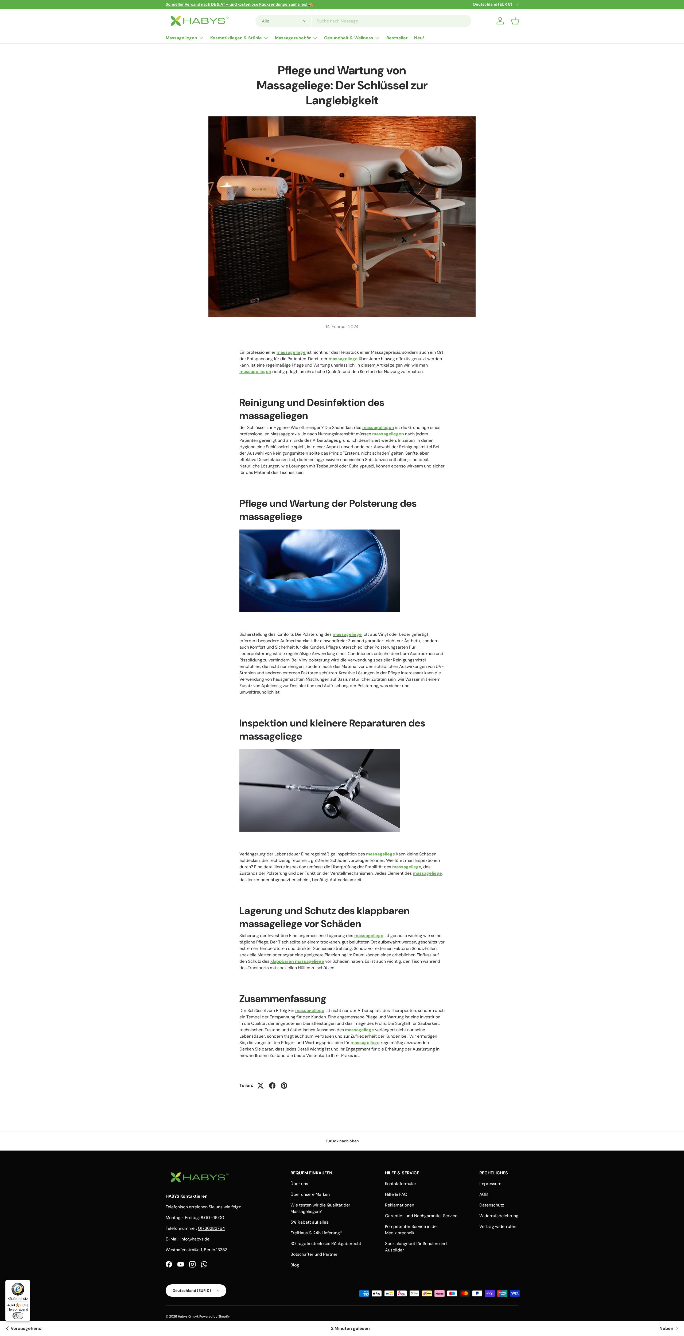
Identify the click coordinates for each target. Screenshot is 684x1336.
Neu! (419, 38)
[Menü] (27, 1283)
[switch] (18, 1315)
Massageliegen (181, 38)
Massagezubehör (293, 38)
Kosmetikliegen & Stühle (236, 38)
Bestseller (397, 38)
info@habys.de (194, 1239)
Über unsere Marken (310, 1194)
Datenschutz (491, 1205)
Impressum (490, 1183)
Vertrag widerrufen (497, 1226)
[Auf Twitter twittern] (260, 1085)
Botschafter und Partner (313, 1254)
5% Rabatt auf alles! (309, 1222)
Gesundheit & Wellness (348, 38)
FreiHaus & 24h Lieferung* (316, 1233)
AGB (483, 1194)
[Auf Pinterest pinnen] (284, 1085)
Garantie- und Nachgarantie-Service (421, 1216)
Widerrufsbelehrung (498, 1216)
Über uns (299, 1183)
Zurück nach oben (342, 1141)
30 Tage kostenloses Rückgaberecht (325, 1243)
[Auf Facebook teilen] (272, 1085)
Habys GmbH (188, 1316)
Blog (294, 1265)
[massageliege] (319, 528)
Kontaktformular (400, 1183)
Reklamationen (399, 1205)
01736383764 (211, 1228)
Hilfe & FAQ (396, 1194)
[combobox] (363, 21)
